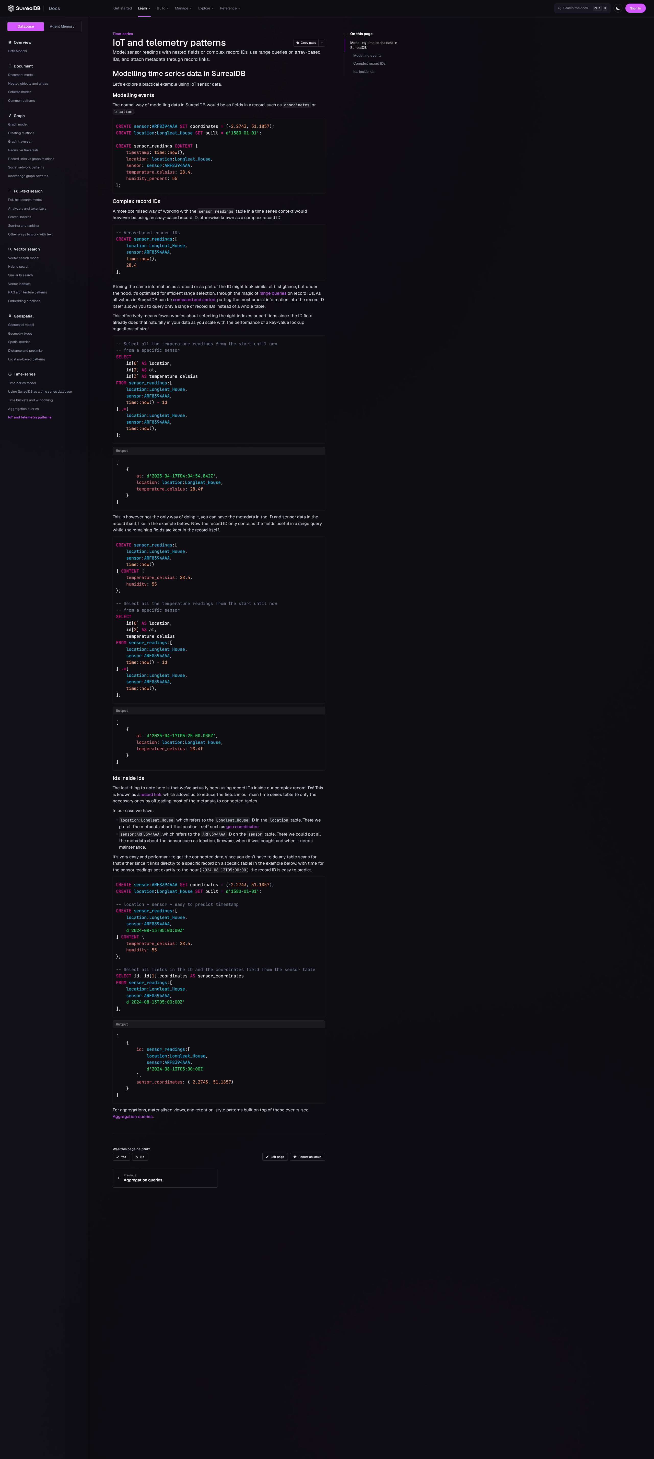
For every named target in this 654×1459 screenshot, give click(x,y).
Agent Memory (62, 26)
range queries (273, 293)
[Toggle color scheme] (618, 8)
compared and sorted (194, 299)
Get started (122, 8)
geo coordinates (242, 826)
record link (151, 794)
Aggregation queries (133, 1116)
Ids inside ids (363, 71)
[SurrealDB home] (24, 8)
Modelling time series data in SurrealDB (373, 45)
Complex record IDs (369, 63)
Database (26, 26)
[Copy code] (317, 125)
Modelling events (367, 55)
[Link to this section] (250, 73)
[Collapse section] (108, 73)
